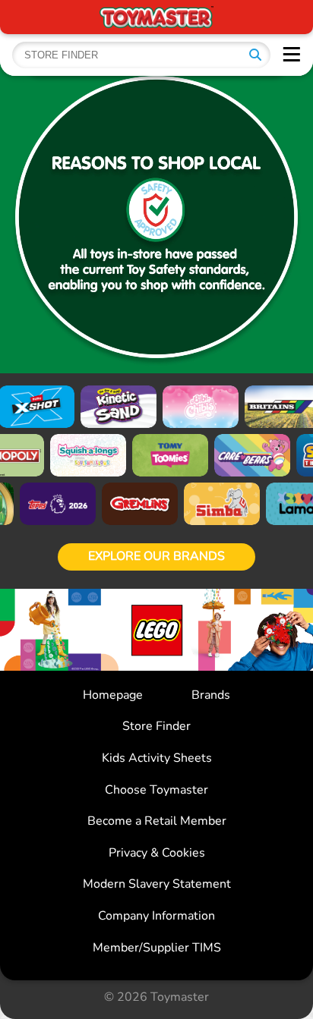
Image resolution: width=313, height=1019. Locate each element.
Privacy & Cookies (157, 852)
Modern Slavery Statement (157, 884)
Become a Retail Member (156, 821)
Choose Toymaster (156, 790)
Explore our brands (156, 556)
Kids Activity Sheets (157, 758)
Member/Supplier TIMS (157, 947)
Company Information (156, 915)
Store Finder (156, 726)
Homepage (113, 695)
